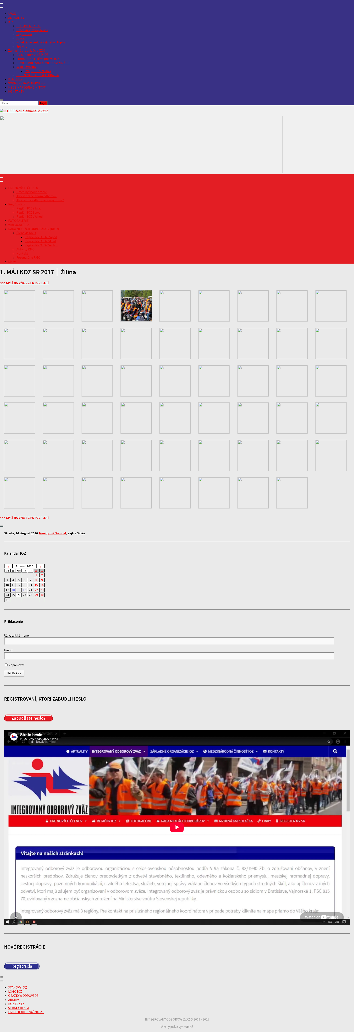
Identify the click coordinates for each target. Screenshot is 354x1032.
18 (13, 590)
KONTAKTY (16, 91)
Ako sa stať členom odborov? (36, 196)
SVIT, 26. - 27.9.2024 (38, 71)
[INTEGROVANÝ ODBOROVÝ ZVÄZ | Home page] (24, 111)
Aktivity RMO (25, 249)
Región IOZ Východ (29, 216)
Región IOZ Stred (28, 212)
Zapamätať (16, 665)
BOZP (20, 38)
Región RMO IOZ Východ (41, 245)
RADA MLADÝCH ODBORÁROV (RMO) (33, 229)
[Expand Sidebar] (1, 526)
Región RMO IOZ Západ (41, 237)
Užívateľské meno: (17, 635)
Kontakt (22, 253)
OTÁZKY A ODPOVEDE (23, 995)
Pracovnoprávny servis (32, 30)
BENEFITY (15, 79)
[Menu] (1, 3)
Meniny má (52, 533)
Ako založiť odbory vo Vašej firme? (40, 200)
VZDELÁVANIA (26, 67)
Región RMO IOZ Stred (40, 241)
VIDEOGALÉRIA (18, 225)
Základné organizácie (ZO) (26, 50)
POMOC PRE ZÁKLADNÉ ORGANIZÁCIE (43, 63)
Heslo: (8, 650)
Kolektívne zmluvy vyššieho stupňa (40, 42)
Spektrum (23, 46)
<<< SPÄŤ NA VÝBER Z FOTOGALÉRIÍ (24, 283)
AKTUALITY (16, 18)
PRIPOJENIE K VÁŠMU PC (26, 1012)
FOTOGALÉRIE (18, 220)
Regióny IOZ (16, 204)
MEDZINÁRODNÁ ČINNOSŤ (27, 87)
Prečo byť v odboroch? (31, 192)
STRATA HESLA (18, 1008)
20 (24, 590)
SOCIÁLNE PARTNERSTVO (26, 83)
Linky (12, 261)
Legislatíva (24, 34)
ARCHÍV (13, 1000)
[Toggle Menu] (1, 7)
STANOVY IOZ (17, 987)
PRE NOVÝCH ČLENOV (23, 188)
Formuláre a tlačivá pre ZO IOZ (37, 59)
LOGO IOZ (15, 991)
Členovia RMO (26, 233)
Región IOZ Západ (28, 208)
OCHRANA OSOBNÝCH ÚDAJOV (37, 75)
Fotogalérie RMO (28, 257)
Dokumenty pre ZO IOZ (32, 54)
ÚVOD (12, 13)
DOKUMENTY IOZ (28, 26)
